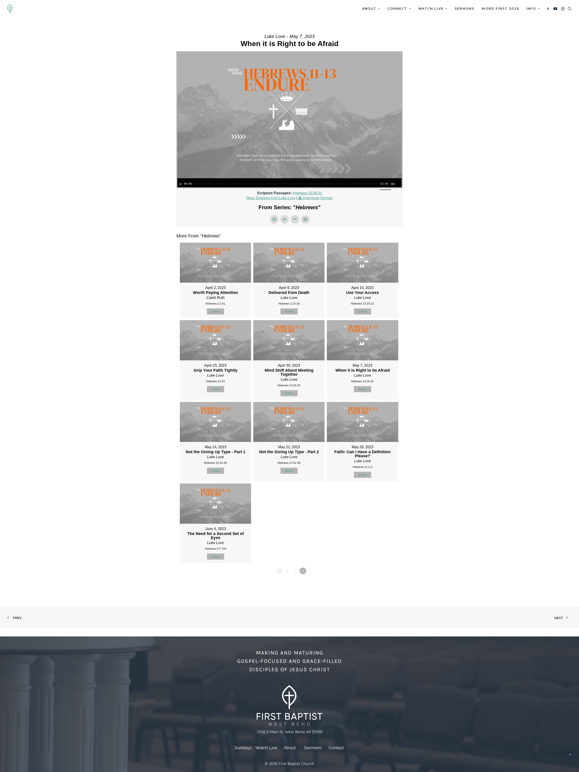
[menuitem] (371, 8)
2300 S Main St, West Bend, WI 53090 (290, 731)
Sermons (464, 9)
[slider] (386, 189)
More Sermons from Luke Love (271, 198)
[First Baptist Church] (10, 8)
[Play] (180, 184)
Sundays (243, 747)
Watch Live (431, 9)
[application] (289, 182)
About (369, 9)
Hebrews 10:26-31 (307, 193)
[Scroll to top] (570, 754)
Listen (215, 311)
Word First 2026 (500, 9)
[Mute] (392, 184)
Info (531, 9)
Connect (397, 9)
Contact (336, 747)
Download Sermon (318, 198)
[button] (549, 8)
